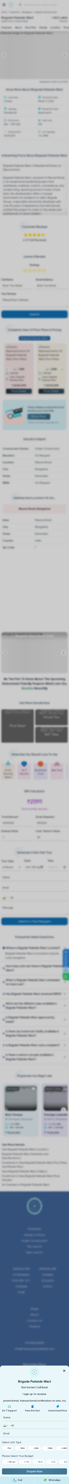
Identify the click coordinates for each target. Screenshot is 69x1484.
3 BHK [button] (50, 1448)
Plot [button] (9, 1448)
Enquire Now (34, 1471)
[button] (5, 1426)
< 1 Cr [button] (26, 1462)
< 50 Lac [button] (11, 1462)
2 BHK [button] (36, 1448)
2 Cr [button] (53, 1462)
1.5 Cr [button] (40, 1462)
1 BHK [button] (22, 1448)
